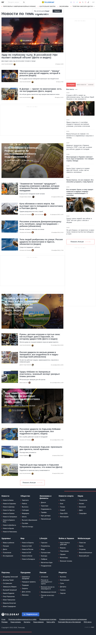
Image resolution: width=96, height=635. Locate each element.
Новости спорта (66, 496)
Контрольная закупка (47, 6)
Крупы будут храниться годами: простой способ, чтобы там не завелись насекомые (78, 170)
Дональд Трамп (8, 580)
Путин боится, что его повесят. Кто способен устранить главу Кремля (79, 181)
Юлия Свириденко (9, 606)
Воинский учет (84, 556)
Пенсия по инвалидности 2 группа (46, 581)
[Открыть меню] (2, 2)
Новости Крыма (8, 528)
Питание (6, 546)
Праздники (25, 572)
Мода (43, 549)
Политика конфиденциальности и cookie (22, 619)
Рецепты (63, 572)
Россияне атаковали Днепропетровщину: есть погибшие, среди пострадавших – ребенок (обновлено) (41, 223)
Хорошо (57, 11)
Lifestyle (43, 538)
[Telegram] (77, 2)
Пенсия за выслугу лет (47, 596)
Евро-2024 (64, 513)
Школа (24, 517)
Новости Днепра (8, 507)
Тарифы (44, 512)
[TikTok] (88, 2)
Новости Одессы (9, 510)
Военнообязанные (85, 552)
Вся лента (70, 89)
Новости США (27, 546)
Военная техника (66, 561)
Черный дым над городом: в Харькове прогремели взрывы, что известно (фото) (41, 466)
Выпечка (63, 577)
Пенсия (43, 572)
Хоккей (62, 510)
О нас (3, 619)
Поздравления (46, 566)
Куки (47, 11)
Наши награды (15, 622)
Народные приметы (29, 582)
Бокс (61, 503)
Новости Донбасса (9, 525)
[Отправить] (24, 2)
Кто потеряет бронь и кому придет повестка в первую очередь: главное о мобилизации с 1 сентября (79, 192)
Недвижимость (46, 509)
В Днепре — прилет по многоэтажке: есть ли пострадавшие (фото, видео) (41, 90)
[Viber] (74, 2)
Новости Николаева (10, 531)
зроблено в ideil (89, 627)
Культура (44, 556)
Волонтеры (64, 557)
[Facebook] (71, 2)
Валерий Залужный (10, 590)
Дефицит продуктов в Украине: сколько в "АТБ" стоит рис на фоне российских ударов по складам (79, 147)
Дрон (81, 510)
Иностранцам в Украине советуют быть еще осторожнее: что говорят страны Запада (80, 159)
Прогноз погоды (27, 526)
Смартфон (83, 513)
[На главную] (48, 2)
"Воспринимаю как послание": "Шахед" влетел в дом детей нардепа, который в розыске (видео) (40, 73)
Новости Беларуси (28, 559)
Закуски (63, 593)
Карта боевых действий (65, 543)
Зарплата (25, 500)
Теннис (62, 507)
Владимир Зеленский (10, 577)
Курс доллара (45, 515)
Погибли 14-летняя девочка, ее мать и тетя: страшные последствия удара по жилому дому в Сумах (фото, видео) (22, 304)
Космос (81, 503)
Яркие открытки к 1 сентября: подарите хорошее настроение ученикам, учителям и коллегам (78, 124)
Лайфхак (44, 559)
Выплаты (25, 507)
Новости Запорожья (10, 517)
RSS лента (87, 622)
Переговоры (64, 551)
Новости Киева (8, 500)
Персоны (6, 572)
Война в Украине (66, 538)
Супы (62, 583)
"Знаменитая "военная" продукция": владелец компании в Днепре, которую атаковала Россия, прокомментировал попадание (39, 187)
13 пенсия (44, 577)
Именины (25, 595)
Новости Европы (28, 542)
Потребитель (45, 546)
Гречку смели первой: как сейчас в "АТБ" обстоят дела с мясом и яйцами (79, 220)
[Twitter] (82, 2)
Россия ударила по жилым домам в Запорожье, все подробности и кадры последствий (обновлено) (39, 354)
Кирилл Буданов (8, 593)
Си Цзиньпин (7, 583)
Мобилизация (84, 538)
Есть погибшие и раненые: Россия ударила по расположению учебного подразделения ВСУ (21, 152)
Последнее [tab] (71, 84)
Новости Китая (27, 556)
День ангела (26, 592)
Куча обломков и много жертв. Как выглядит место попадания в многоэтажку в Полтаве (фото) (41, 206)
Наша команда (38, 622)
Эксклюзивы (63, 6)
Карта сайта (51, 622)
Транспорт (44, 506)
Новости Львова (8, 513)
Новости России (27, 549)
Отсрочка (82, 549)
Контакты (27, 622)
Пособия (25, 523)
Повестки (82, 542)
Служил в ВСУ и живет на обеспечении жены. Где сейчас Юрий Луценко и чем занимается (80, 97)
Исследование (8, 556)
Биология (82, 507)
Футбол (62, 500)
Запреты (25, 588)
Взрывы (63, 548)
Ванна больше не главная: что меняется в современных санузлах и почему (79, 136)
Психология (7, 552)
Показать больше (29, 482)
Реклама (5, 622)
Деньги (43, 502)
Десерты (63, 586)
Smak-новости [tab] (81, 84)
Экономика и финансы (45, 497)
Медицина (25, 513)
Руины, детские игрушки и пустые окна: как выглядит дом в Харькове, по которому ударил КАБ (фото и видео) (40, 336)
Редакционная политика (47, 619)
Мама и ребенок (8, 542)
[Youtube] (80, 2)
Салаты (63, 590)
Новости (5, 496)
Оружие (63, 554)
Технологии (83, 500)
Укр (93, 2)
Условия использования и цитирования (73, 619)
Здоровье (6, 538)
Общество (25, 496)
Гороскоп (44, 542)
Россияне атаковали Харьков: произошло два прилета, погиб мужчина (41, 448)
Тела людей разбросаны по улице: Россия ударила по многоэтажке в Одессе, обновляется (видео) (41, 241)
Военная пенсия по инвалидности (47, 588)
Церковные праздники (26, 577)
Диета (5, 549)
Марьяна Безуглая (9, 603)
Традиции (25, 585)
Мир (22, 538)
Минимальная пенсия (48, 592)
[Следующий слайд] (94, 6)
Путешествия (45, 552)
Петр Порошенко (9, 596)
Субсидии (25, 510)
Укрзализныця (46, 519)
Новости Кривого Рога (9, 521)
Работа (24, 503)
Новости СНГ (26, 552)
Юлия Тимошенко (9, 600)
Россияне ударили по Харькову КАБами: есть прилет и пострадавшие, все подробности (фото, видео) (40, 431)
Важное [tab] (90, 84)
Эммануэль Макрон (9, 586)
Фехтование (64, 517)
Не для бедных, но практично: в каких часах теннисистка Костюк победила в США (80, 232)
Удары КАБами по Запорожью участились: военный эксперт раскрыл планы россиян (40, 374)
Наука (80, 496)
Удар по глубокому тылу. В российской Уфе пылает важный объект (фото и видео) (30, 56)
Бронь (81, 546)
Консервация (64, 580)
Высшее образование (29, 520)
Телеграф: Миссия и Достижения (69, 622)
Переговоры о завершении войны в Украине (19, 6)
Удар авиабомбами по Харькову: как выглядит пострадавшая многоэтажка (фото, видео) (22, 397)
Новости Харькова (9, 503)
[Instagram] (85, 2)
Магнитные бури (46, 562)
